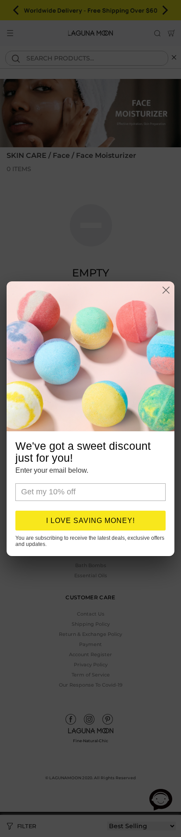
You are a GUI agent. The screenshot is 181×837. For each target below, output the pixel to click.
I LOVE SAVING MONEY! (90, 520)
